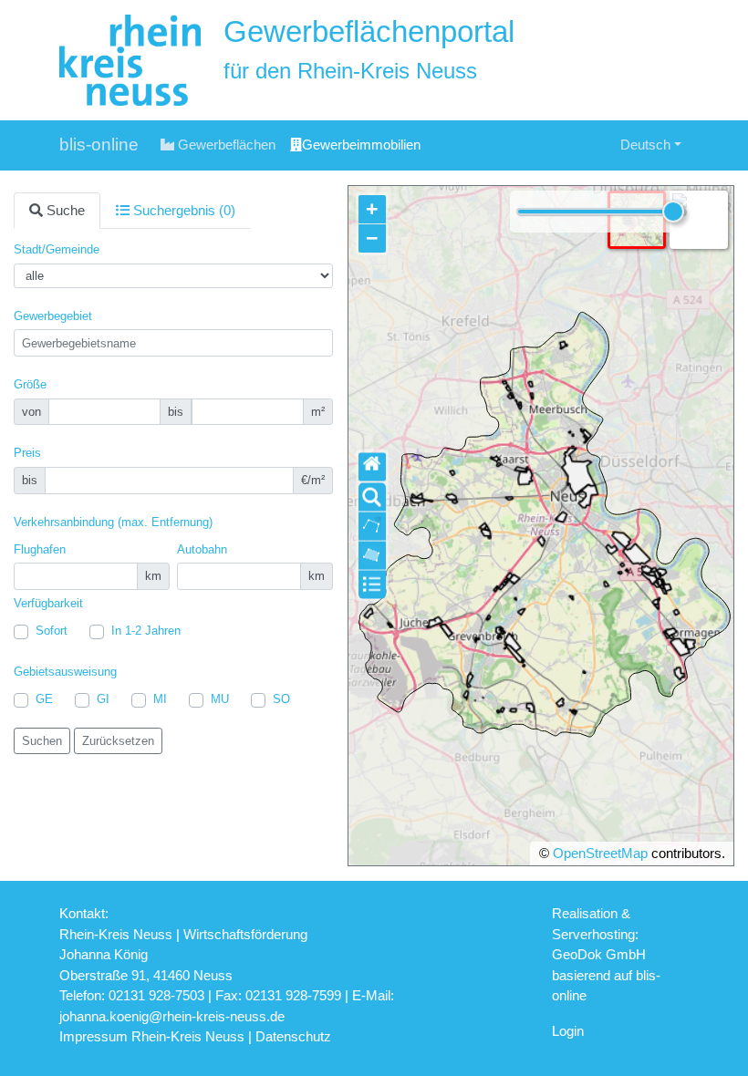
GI (103, 699)
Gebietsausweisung (65, 671)
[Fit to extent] (372, 467)
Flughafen (40, 549)
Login (568, 1031)
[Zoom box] (372, 497)
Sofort (52, 630)
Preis (27, 453)
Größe (30, 384)
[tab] (57, 211)
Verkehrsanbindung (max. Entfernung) (113, 522)
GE (44, 699)
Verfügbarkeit (48, 603)
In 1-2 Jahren (146, 630)
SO (281, 699)
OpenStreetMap (600, 853)
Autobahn (202, 549)
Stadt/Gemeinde (56, 249)
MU (220, 699)
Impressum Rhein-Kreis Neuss (151, 1036)
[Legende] (372, 585)
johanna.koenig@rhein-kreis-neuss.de (172, 1016)
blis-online (99, 144)
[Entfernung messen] (372, 526)
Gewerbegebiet (53, 316)
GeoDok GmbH (599, 954)
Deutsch (645, 144)
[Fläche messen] (372, 556)
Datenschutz (293, 1036)
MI (160, 699)
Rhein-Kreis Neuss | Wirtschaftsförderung (183, 934)
